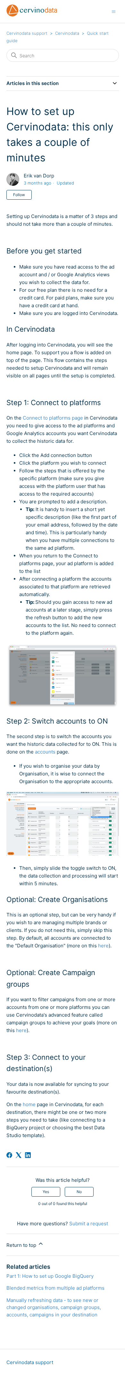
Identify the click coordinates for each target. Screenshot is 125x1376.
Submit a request (88, 1223)
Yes (46, 1191)
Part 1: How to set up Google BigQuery (50, 1276)
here (103, 946)
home (29, 1104)
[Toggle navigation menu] (114, 11)
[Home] (31, 15)
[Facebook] (9, 1155)
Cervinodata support (26, 33)
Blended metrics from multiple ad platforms (55, 1288)
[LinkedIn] (28, 1155)
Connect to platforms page (53, 418)
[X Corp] (18, 1155)
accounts (45, 752)
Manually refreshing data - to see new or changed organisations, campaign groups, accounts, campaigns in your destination (53, 1307)
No (79, 1191)
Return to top (22, 1245)
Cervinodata (67, 33)
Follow (19, 194)
